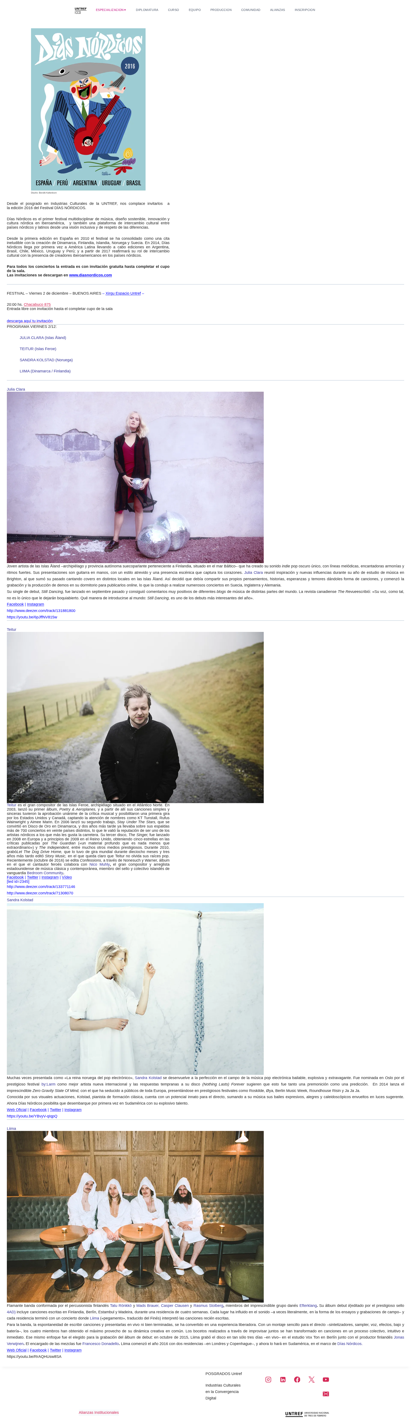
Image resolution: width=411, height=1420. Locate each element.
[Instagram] (268, 1380)
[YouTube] (326, 1380)
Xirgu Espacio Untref (123, 293)
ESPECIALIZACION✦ (111, 10)
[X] (311, 1380)
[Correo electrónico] (326, 1394)
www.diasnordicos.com (90, 275)
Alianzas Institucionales (99, 1412)
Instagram (35, 604)
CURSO (173, 10)
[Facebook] (297, 1380)
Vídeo (67, 877)
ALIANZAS (277, 10)
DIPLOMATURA (147, 10)
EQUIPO (195, 10)
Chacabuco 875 (37, 304)
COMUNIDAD (251, 10)
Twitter (32, 877)
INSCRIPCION (305, 10)
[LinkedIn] (283, 1380)
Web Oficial (17, 1110)
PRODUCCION (221, 10)
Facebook (15, 604)
